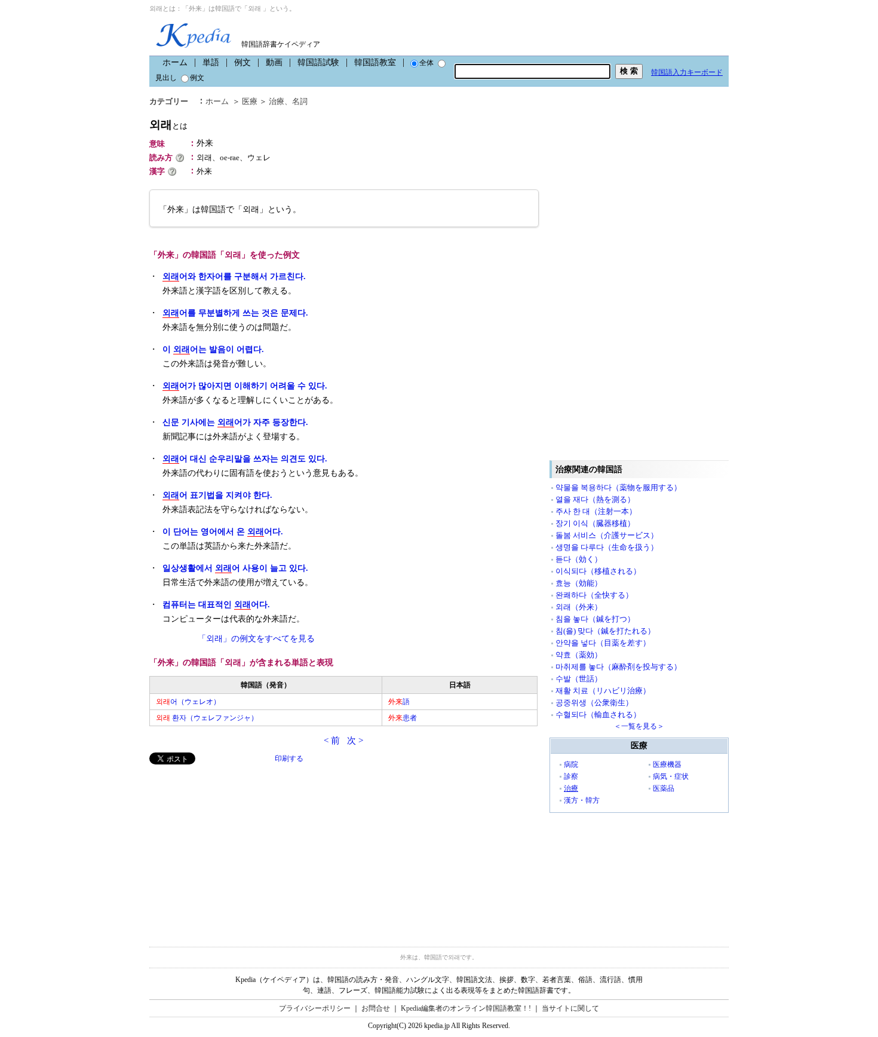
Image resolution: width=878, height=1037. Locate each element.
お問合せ (375, 1008)
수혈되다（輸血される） (598, 714)
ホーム (175, 62)
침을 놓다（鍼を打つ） (595, 618)
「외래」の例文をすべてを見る (256, 638)
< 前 (332, 740)
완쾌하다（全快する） (594, 595)
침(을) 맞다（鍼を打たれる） (605, 630)
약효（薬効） (578, 654)
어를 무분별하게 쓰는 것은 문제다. (235, 312)
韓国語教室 (375, 62)
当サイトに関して (570, 1008)
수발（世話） (578, 678)
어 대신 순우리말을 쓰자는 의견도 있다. (244, 458)
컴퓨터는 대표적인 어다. (216, 604)
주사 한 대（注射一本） (596, 511)
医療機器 (667, 764)
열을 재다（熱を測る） (595, 499)
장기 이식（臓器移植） (595, 523)
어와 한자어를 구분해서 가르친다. (234, 276)
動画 (274, 62)
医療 (249, 101)
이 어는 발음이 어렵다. (213, 349)
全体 (426, 63)
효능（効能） (578, 583)
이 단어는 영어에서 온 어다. (222, 531)
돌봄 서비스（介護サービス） (606, 535)
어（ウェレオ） (188, 702)
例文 (242, 62)
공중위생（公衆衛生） (594, 702)
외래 (168, 124)
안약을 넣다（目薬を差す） (602, 642)
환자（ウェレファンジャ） (207, 718)
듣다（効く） (578, 559)
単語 (210, 62)
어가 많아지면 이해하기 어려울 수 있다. (244, 385)
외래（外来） (578, 606)
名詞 (300, 101)
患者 (402, 718)
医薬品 (663, 788)
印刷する (289, 758)
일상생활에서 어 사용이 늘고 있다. (235, 568)
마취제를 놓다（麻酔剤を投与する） (618, 666)
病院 (571, 764)
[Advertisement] (239, 848)
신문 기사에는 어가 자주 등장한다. (235, 422)
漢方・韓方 (582, 800)
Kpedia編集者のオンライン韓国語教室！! (466, 1008)
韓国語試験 (318, 62)
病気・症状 (671, 776)
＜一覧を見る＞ (639, 726)
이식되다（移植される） (598, 571)
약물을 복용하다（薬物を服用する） (618, 487)
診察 (571, 776)
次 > (355, 740)
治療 (276, 101)
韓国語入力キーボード (687, 72)
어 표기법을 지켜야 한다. (217, 495)
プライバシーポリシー (315, 1008)
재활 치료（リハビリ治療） (602, 690)
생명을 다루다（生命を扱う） (606, 547)
